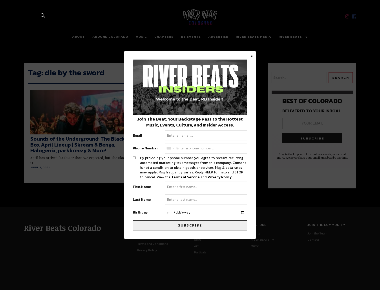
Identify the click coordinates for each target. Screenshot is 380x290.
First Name (142, 187)
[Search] (43, 15)
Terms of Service (185, 177)
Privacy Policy (220, 177)
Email (137, 135)
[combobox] (170, 148)
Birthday (140, 212)
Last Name (142, 199)
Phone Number (145, 148)
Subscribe (190, 225)
